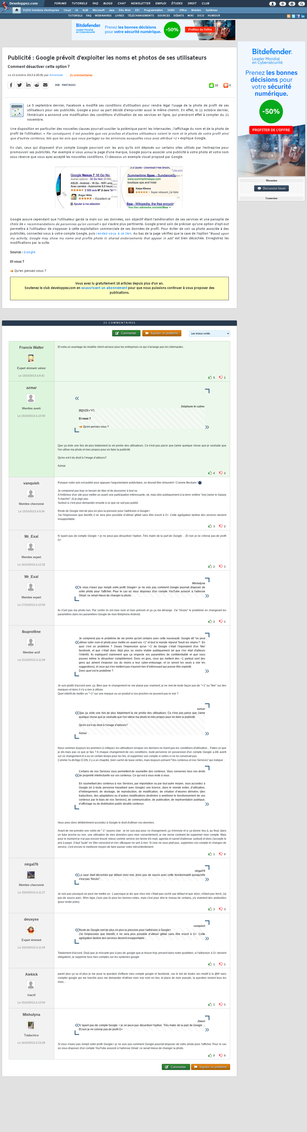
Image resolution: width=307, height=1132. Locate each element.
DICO (200, 15)
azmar (31, 388)
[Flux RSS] (289, 16)
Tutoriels (79, 3)
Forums (60, 3)
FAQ (95, 3)
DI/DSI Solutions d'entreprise (41, 10)
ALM (85, 10)
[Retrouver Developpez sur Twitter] (293, 16)
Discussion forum (273, 188)
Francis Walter (31, 347)
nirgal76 (31, 864)
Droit (192, 3)
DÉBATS (179, 15)
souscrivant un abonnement (104, 288)
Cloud (67, 10)
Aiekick (31, 974)
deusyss (31, 919)
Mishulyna (31, 1015)
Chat (121, 3)
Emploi (160, 3)
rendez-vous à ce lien (113, 234)
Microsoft (99, 10)
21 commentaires (81, 75)
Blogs (108, 3)
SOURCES (164, 15)
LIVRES (119, 15)
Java (111, 10)
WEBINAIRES (103, 15)
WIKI (190, 15)
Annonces (56, 75)
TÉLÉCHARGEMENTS (141, 15)
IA (76, 10)
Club (205, 3)
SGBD (171, 10)
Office (183, 10)
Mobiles (196, 10)
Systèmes (212, 10)
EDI (137, 10)
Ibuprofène (31, 632)
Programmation (153, 10)
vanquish (31, 483)
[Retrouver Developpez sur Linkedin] (303, 16)
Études (177, 3)
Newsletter (140, 3)
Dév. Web (125, 10)
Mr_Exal (31, 536)
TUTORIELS (75, 15)
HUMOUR (214, 15)
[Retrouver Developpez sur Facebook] (298, 16)
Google (29, 252)
